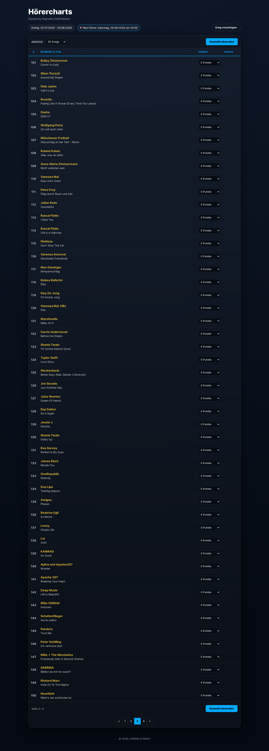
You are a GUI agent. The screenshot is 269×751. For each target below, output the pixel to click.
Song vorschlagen (226, 27)
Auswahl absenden (222, 41)
